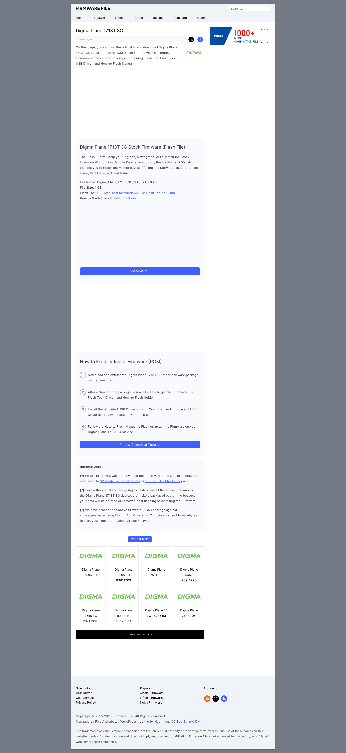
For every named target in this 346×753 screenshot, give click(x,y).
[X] (215, 701)
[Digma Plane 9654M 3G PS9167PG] (189, 564)
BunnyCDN (191, 721)
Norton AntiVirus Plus (131, 515)
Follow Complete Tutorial (140, 445)
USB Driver (84, 693)
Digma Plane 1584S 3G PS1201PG (124, 615)
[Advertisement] (140, 101)
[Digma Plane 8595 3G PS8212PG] (123, 564)
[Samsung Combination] (240, 38)
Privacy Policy (86, 702)
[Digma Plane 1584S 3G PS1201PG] (123, 605)
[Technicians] (224, 701)
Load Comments (138, 634)
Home (81, 39)
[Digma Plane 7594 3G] (156, 564)
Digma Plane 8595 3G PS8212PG (124, 575)
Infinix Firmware (151, 698)
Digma (89, 39)
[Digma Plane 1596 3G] (91, 564)
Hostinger (162, 721)
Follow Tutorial (125, 198)
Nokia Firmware (151, 702)
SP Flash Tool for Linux (158, 193)
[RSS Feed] (207, 701)
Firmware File (93, 8)
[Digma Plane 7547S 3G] (189, 605)
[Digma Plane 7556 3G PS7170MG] (91, 605)
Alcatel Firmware (152, 693)
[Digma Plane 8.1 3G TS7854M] (156, 605)
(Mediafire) (140, 271)
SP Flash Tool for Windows (117, 193)
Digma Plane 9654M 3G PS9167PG (189, 575)
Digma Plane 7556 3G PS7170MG (91, 615)
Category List (85, 698)
